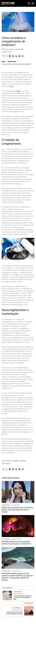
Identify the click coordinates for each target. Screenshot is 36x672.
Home (3, 62)
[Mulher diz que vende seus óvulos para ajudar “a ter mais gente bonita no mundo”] (18, 492)
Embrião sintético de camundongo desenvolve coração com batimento (16, 542)
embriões (23, 461)
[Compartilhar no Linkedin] (16, 56)
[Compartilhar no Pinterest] (13, 56)
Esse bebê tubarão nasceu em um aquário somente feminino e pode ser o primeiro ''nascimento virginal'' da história (18, 576)
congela (18, 91)
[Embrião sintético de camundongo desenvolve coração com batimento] (18, 526)
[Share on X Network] (6, 56)
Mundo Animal (6, 571)
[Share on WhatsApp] (9, 56)
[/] (29, 3)
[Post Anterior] (7, 595)
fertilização (6, 464)
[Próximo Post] (28, 611)
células (11, 86)
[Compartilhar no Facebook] (3, 56)
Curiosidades (19, 49)
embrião (16, 461)
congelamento (7, 461)
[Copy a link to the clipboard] (22, 56)
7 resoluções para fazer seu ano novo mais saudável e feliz (22, 598)
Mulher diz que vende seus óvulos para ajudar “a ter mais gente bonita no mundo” (17, 509)
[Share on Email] (19, 56)
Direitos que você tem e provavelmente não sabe (14, 613)
